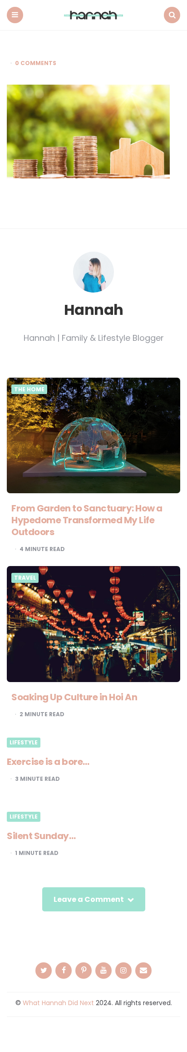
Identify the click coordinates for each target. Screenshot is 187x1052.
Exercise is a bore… (48, 761)
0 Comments (35, 63)
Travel (25, 578)
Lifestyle (24, 742)
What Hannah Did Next (58, 1002)
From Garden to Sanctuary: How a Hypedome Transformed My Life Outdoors (86, 520)
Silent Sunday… (41, 835)
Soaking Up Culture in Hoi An (74, 697)
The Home (29, 389)
